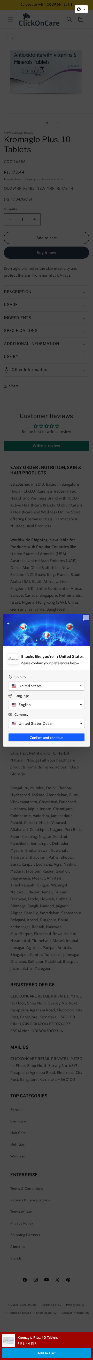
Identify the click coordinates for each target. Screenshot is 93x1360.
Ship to (20, 677)
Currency (21, 714)
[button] (81, 9)
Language (21, 696)
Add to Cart (46, 1353)
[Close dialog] (86, 617)
